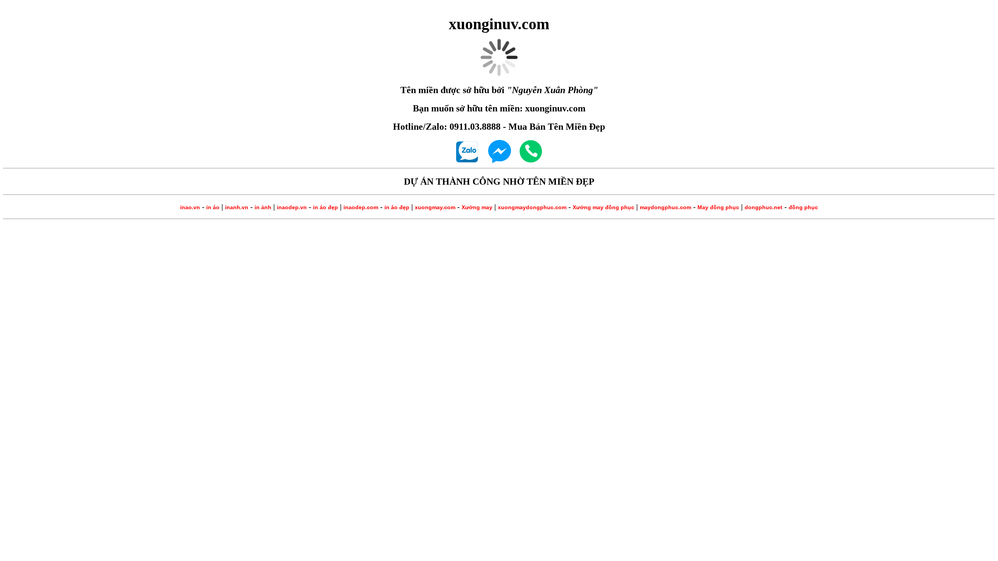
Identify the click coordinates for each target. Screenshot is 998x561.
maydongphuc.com (665, 207)
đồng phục (803, 207)
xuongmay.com (435, 207)
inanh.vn (236, 207)
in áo (212, 207)
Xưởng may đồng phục (603, 207)
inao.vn (190, 207)
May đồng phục (718, 207)
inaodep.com (360, 207)
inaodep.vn (292, 207)
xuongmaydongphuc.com (532, 207)
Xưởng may (477, 207)
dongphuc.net (763, 207)
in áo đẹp (325, 207)
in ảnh (263, 207)
